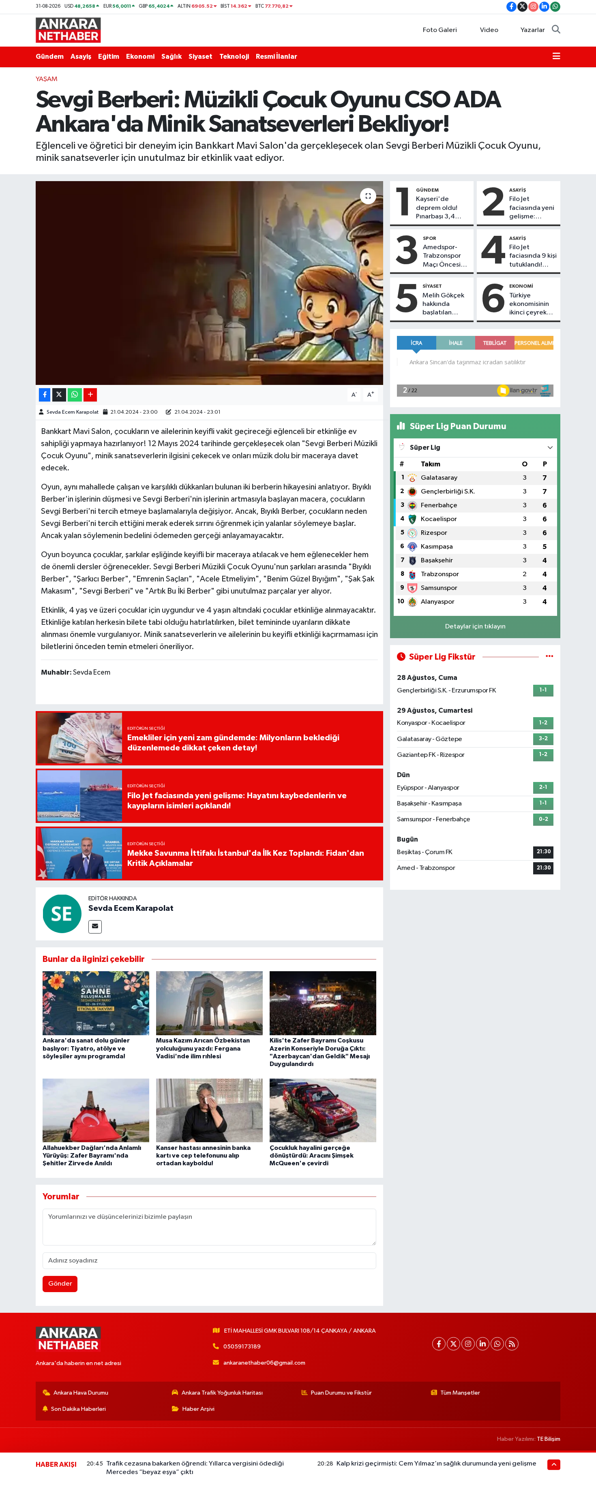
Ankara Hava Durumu (81, 1393)
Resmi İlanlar (276, 56)
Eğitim (108, 56)
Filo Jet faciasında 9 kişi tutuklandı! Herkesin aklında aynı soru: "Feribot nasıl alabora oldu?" (533, 256)
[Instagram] (468, 1343)
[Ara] (556, 30)
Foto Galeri (440, 30)
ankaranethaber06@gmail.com (264, 1363)
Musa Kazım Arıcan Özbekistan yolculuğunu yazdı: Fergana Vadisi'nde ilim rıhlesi (203, 1048)
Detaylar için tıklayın (475, 626)
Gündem (50, 56)
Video (489, 30)
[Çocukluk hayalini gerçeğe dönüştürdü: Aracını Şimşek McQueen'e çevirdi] (323, 1110)
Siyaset (200, 56)
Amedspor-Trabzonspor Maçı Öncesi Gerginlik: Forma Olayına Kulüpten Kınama (444, 256)
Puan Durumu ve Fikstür (341, 1393)
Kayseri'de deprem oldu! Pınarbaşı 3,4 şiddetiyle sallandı (436, 208)
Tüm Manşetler (460, 1393)
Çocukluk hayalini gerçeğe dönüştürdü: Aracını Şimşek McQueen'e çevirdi (312, 1156)
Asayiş (81, 56)
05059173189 (242, 1347)
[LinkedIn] (482, 1343)
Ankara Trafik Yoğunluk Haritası (222, 1393)
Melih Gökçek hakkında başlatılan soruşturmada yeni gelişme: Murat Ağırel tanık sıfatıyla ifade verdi (443, 304)
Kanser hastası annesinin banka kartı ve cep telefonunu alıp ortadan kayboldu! (203, 1156)
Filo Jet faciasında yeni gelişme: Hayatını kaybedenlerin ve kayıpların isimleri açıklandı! (531, 208)
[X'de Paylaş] (59, 395)
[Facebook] (439, 1343)
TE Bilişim (548, 1439)
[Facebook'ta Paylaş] (44, 395)
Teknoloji (234, 56)
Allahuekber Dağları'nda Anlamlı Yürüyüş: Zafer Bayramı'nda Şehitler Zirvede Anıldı (92, 1156)
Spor (429, 238)
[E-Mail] (95, 927)
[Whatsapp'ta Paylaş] (75, 395)
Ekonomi (140, 56)
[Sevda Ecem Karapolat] (62, 913)
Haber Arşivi (198, 1409)
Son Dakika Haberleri (78, 1409)
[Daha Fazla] (90, 395)
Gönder (60, 1283)
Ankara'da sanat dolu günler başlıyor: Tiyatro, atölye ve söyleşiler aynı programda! (86, 1048)
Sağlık (171, 56)
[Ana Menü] (556, 56)
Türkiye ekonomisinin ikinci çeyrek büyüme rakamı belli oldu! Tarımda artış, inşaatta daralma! (532, 304)
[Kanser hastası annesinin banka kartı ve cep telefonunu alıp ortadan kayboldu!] (209, 1110)
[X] (453, 1343)
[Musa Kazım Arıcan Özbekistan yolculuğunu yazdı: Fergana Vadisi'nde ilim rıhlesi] (209, 1003)
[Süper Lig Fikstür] (549, 657)
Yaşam (47, 79)
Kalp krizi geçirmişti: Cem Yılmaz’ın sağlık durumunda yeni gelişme (436, 1463)
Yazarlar (533, 30)
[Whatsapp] (497, 1343)
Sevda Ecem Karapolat (73, 412)
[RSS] (512, 1343)
